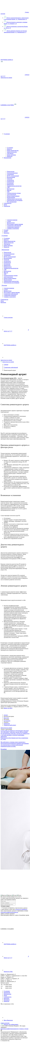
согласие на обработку (21, 909)
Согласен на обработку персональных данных (14, 908)
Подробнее (4, 749)
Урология (9, 178)
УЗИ (8, 187)
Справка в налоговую (13, 228)
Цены (2, 301)
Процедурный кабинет (13, 196)
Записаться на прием (6, 360)
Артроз (6, 715)
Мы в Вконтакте (8, 1020)
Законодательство (12, 152)
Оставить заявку (5, 906)
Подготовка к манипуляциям (15, 224)
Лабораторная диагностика (14, 199)
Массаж (9, 190)
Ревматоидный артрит (10, 725)
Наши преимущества (12, 150)
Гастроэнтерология (12, 173)
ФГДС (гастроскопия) (13, 175)
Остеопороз (7, 720)
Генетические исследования (14, 200)
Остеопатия (10, 183)
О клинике (10, 147)
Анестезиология (11, 194)
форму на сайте (8, 708)
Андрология (10, 180)
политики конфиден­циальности (9, 912)
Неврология (10, 184)
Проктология (10, 171)
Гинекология (10, 181)
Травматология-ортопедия (14, 186)
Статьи (9, 221)
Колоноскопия (11, 177)
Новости (9, 149)
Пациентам (7, 992)
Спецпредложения (12, 220)
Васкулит (6, 718)
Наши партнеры (11, 154)
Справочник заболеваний (14, 225)
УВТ (8, 191)
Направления (7, 994)
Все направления (11, 201)
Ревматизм (7, 723)
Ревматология (7, 266)
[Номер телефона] (13, 131)
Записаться (4, 736)
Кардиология (10, 188)
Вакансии (9, 156)
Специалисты (4, 299)
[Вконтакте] (16, 1017)
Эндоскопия (10, 174)
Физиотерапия (11, 197)
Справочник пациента (13, 227)
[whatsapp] (16, 357)
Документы (10, 153)
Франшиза (7, 999)
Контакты (3, 302)
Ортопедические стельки (14, 193)
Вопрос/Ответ (11, 222)
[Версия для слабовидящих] (2, 62)
